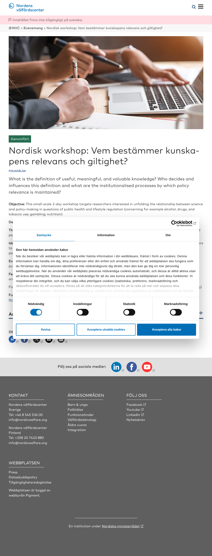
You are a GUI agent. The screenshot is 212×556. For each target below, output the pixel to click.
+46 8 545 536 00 (29, 414)
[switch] (83, 312)
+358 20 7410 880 (29, 437)
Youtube (133, 409)
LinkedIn (133, 414)
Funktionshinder (80, 414)
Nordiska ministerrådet (121, 526)
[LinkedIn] (14, 340)
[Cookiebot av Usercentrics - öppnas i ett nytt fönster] (178, 223)
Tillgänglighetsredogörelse (30, 482)
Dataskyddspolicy (23, 477)
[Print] (63, 340)
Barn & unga (77, 404)
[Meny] (200, 7)
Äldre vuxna (77, 424)
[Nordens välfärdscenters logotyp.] (26, 10)
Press (13, 472)
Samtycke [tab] (44, 235)
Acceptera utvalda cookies (106, 329)
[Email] (51, 340)
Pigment (32, 495)
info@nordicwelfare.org (28, 419)
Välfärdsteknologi (81, 419)
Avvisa (45, 329)
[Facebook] (26, 340)
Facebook (134, 404)
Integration (76, 429)
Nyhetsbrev (135, 419)
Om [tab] (168, 235)
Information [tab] (106, 235)
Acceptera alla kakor (166, 329)
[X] (38, 340)
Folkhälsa (75, 409)
